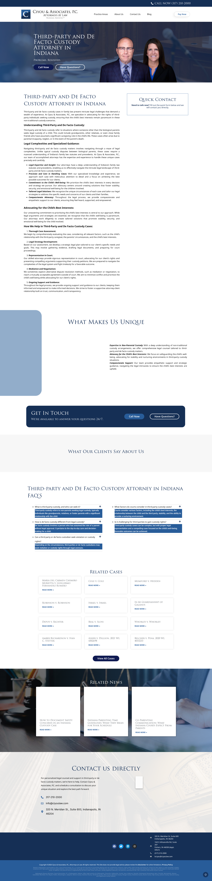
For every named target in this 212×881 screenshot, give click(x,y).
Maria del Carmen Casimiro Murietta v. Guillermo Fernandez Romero (59, 583)
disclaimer (142, 865)
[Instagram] (134, 846)
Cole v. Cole (96, 581)
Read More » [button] (48, 590)
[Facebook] (114, 846)
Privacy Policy (167, 865)
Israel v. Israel (97, 603)
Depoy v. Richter (52, 622)
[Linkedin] (128, 846)
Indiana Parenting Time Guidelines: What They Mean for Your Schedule (106, 723)
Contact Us (135, 14)
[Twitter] (121, 846)
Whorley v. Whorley (147, 622)
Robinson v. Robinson (56, 603)
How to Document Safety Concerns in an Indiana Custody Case (56, 723)
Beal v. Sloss (96, 622)
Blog (149, 14)
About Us (118, 14)
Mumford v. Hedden (147, 581)
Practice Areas (101, 14)
